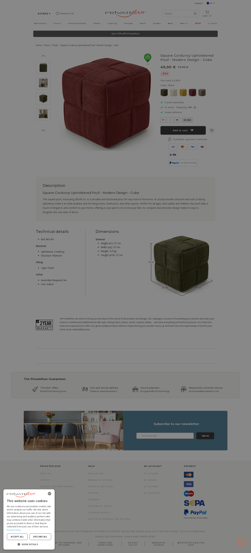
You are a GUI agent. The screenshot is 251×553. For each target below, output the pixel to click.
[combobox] (49, 493)
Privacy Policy (13, 530)
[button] (29, 544)
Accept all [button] (17, 536)
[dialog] (29, 519)
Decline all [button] (40, 536)
